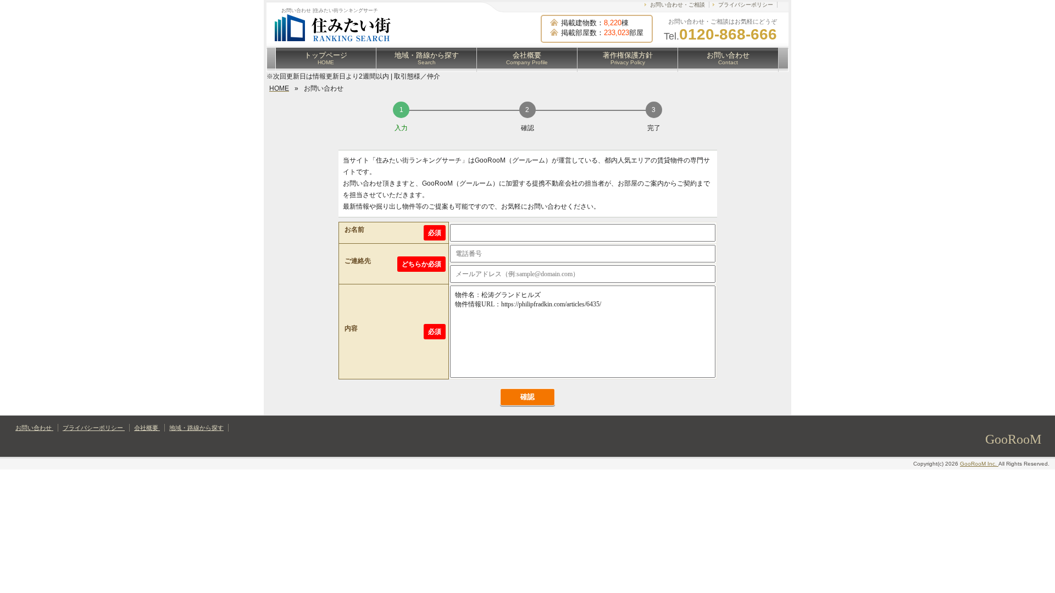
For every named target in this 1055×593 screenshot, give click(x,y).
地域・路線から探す (427, 58)
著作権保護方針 (628, 58)
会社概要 (527, 58)
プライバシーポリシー (745, 5)
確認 (527, 397)
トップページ (325, 58)
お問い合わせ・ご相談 (677, 5)
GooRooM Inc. (979, 464)
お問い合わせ (728, 58)
